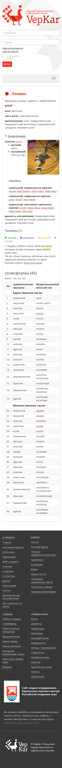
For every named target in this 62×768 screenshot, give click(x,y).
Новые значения (11, 646)
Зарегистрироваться (12, 48)
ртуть (19, 141)
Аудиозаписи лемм (41, 666)
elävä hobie (47, 207)
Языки (34, 618)
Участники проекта (13, 547)
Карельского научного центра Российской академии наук (40, 692)
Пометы (35, 671)
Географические (40, 638)
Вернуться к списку (15, 100)
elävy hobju (38, 191)
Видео (34, 569)
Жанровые (37, 633)
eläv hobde (29, 199)
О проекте (8, 537)
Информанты (38, 642)
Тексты (35, 542)
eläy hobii (27, 211)
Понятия (35, 662)
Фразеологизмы (11, 636)
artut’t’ (19, 199)
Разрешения (9, 585)
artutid (40, 313)
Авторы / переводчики (43, 647)
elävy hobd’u (23, 191)
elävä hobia (34, 207)
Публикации (9, 556)
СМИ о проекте (10, 561)
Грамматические (40, 657)
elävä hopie (15, 211)
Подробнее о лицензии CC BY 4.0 (22, 722)
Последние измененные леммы (13, 652)
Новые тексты (38, 574)
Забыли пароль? (10, 51)
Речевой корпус (39, 546)
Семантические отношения (11, 630)
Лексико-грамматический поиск (43, 553)
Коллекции (37, 564)
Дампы (6, 580)
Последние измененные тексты (42, 580)
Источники (8, 552)
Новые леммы (10, 641)
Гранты (6, 590)
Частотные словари (42, 586)
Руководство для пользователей (11, 597)
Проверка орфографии (43, 591)
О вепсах (7, 566)
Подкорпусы (37, 628)
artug (11, 199)
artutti (23, 207)
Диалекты (36, 623)
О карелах (8, 571)
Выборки (7, 666)
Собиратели (37, 652)
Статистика (8, 576)
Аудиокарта (37, 559)
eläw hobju (51, 191)
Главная (6, 542)
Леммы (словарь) (11, 618)
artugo (12, 191)
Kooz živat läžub (32, 262)
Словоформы (9, 623)
